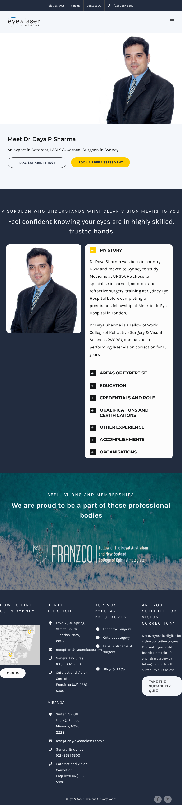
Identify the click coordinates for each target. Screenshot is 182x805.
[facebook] (158, 799)
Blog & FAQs (114, 669)
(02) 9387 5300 (68, 664)
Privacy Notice (107, 799)
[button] (129, 250)
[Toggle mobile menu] (172, 19)
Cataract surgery (116, 637)
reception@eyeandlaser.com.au (81, 649)
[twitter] (168, 799)
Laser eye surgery (117, 629)
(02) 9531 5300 (68, 755)
